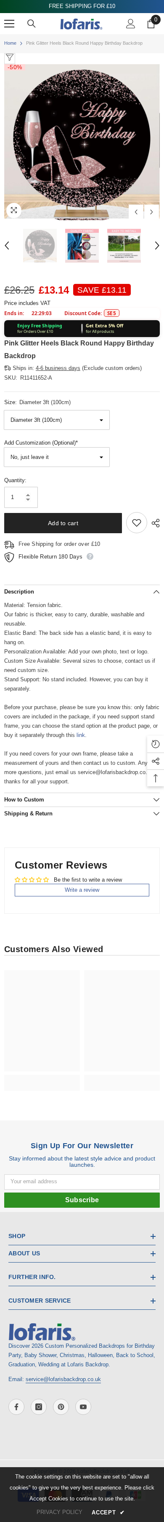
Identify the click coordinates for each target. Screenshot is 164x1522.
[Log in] (130, 23)
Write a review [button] (82, 890)
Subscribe (82, 1200)
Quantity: (15, 480)
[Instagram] (39, 1407)
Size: (37, 402)
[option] (82, 142)
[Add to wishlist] (136, 522)
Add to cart (63, 523)
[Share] (153, 523)
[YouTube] (83, 1407)
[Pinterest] (61, 1407)
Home (10, 43)
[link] (42, 1078)
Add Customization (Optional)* (41, 443)
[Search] (31, 24)
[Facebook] (16, 1407)
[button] (136, 212)
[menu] (9, 24)
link (81, 735)
